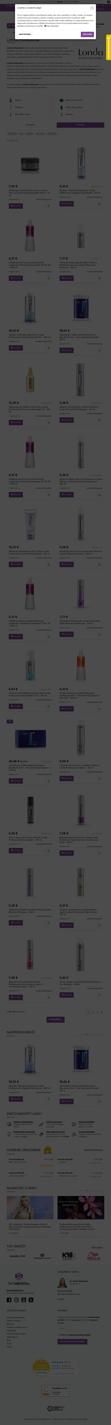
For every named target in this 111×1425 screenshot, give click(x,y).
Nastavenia (25, 34)
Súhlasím (87, 34)
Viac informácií (52, 26)
